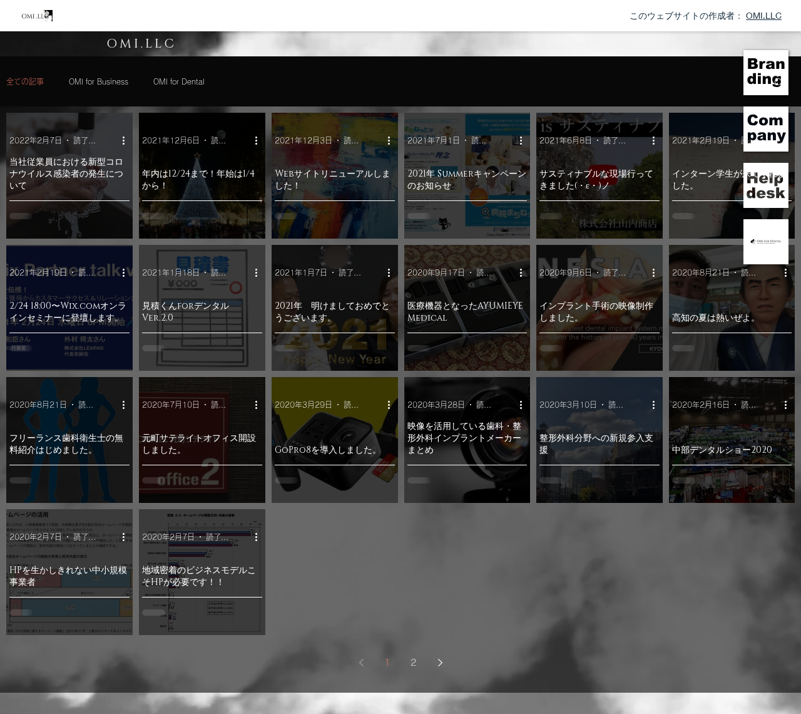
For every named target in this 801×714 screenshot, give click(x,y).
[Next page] (440, 662)
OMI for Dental (179, 81)
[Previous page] (361, 662)
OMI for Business (98, 81)
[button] (765, 72)
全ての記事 (25, 81)
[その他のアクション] (127, 140)
